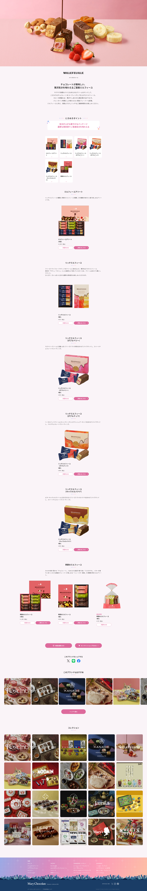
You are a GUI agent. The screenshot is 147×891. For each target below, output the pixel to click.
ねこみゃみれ (54, 866)
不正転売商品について (47, 889)
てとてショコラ (31, 872)
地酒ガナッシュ (54, 872)
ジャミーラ (53, 870)
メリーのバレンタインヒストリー (34, 889)
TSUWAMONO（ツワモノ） (80, 863)
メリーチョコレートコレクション (82, 872)
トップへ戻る (73, 712)
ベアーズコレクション (33, 868)
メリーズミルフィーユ (33, 866)
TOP (29, 861)
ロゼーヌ (30, 863)
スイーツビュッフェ (78, 868)
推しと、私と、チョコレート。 (103, 870)
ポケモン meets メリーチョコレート (82, 870)
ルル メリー (30, 870)
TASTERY (53, 863)
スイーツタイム (100, 872)
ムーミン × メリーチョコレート (81, 866)
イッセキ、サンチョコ (101, 866)
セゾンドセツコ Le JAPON (103, 868)
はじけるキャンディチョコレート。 (59, 868)
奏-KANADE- (99, 863)
